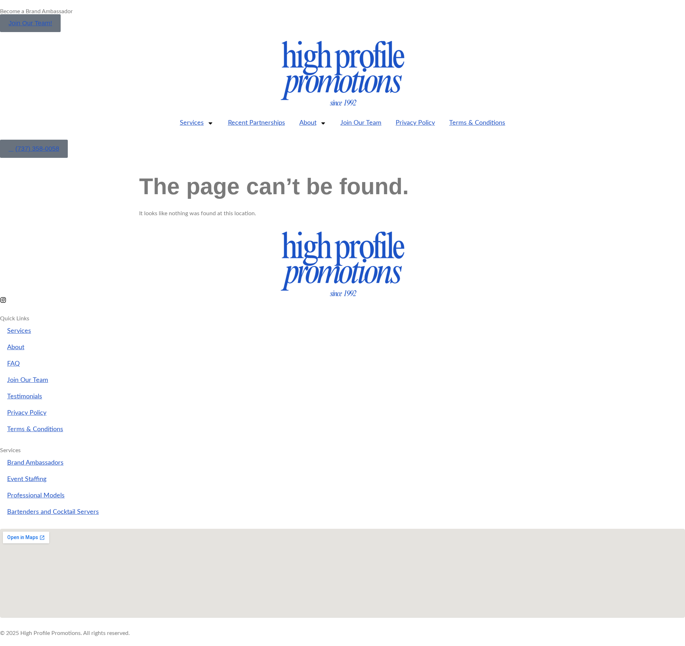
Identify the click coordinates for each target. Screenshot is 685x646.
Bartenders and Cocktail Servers (53, 512)
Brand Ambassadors (35, 463)
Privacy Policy (415, 123)
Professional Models (36, 495)
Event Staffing (26, 479)
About (307, 123)
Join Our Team (360, 123)
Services (192, 123)
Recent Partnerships (256, 123)
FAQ (13, 364)
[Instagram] (3, 300)
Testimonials (24, 396)
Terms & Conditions (477, 123)
